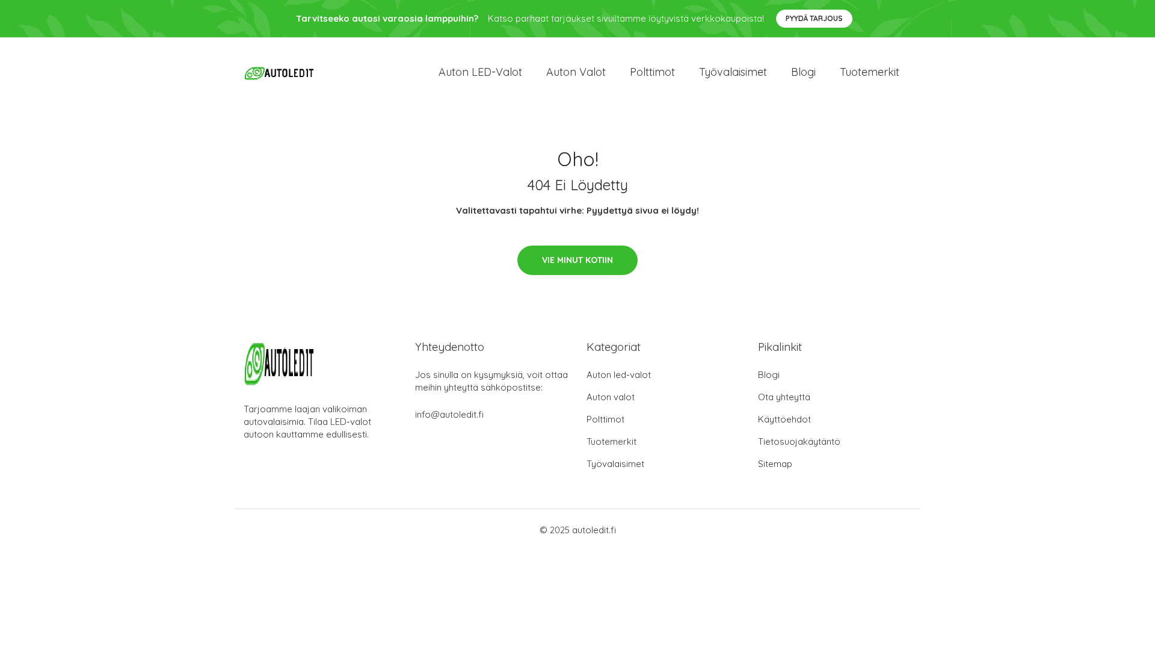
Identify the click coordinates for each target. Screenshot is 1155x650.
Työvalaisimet (733, 72)
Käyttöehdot (784, 419)
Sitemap (775, 463)
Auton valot (576, 72)
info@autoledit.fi (449, 414)
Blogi (803, 72)
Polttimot (652, 72)
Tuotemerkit (869, 72)
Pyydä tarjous (814, 18)
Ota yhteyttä (784, 397)
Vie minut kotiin (577, 260)
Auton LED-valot (480, 72)
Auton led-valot (619, 374)
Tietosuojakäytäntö (799, 441)
